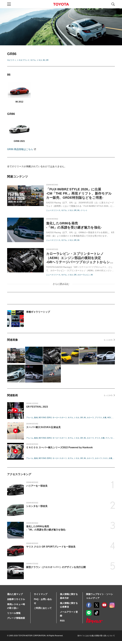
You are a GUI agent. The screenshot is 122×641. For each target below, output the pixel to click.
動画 (36, 417)
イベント (83, 210)
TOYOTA (61, 4)
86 (44, 60)
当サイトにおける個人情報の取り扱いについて (96, 636)
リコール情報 (14, 613)
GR (47, 60)
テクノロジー (110, 438)
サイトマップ (40, 594)
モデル (33, 60)
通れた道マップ (15, 594)
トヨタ (39, 60)
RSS (62, 620)
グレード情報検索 (16, 618)
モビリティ (11, 60)
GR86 (20, 149)
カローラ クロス (101, 458)
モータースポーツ (60, 417)
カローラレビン (83, 275)
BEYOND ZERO (45, 417)
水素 (104, 417)
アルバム (29, 417)
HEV (109, 417)
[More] (61, 284)
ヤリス (97, 438)
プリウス (98, 417)
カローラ (90, 417)
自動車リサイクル (16, 599)
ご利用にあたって (43, 608)
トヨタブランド (23, 60)
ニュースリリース (53, 210)
